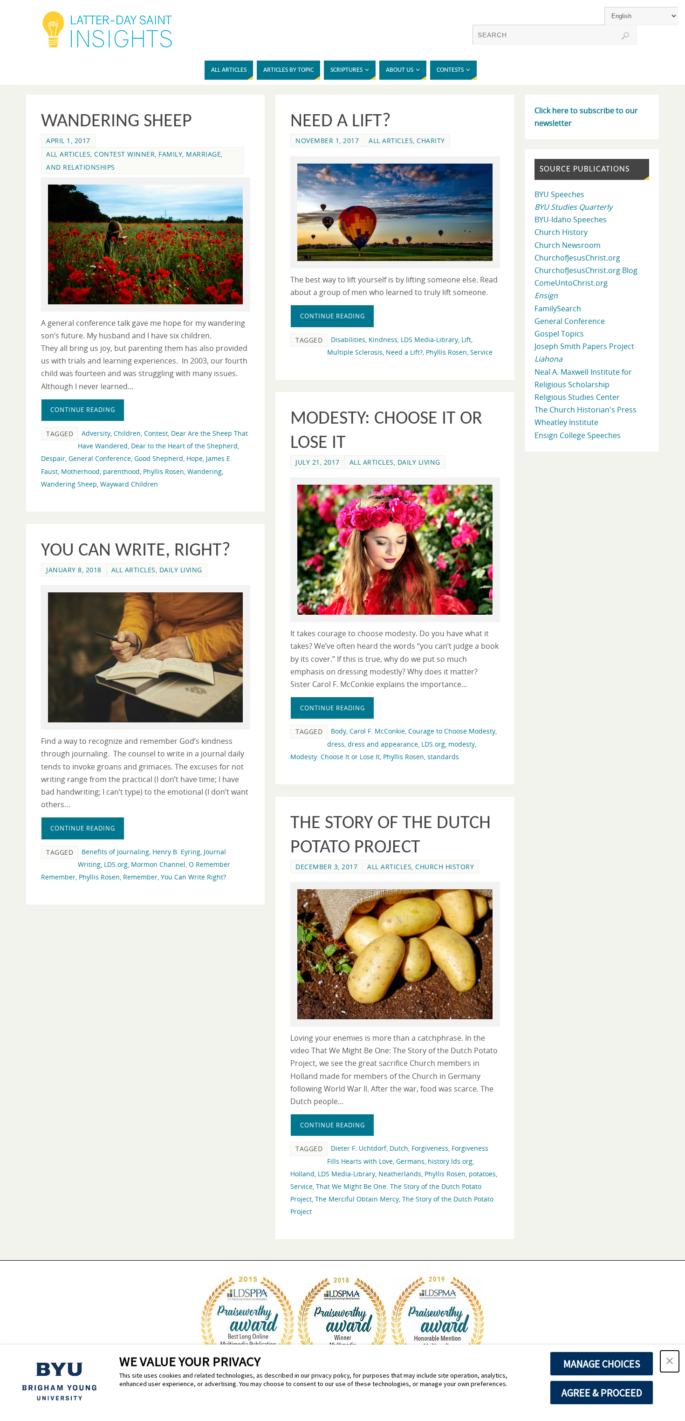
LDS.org (433, 744)
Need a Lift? (340, 121)
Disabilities (348, 339)
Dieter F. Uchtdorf (358, 1148)
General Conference (99, 458)
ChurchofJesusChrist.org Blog (585, 270)
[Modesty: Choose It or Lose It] (394, 550)
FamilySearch (557, 308)
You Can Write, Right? (136, 551)
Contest (156, 433)
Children (127, 433)
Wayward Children (129, 484)
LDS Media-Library (429, 339)
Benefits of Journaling (115, 851)
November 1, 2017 (327, 140)
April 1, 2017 (68, 140)
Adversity (96, 433)
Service (481, 352)
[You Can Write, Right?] (145, 657)
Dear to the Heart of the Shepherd (184, 445)
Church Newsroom (567, 245)
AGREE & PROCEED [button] (602, 1392)
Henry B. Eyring (176, 851)
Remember (140, 876)
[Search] (625, 36)
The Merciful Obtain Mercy (357, 1198)
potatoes (482, 1173)
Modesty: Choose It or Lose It (335, 756)
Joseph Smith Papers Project (584, 346)
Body (338, 731)
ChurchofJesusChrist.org (577, 258)
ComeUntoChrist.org (571, 283)
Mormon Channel (158, 864)
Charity (431, 140)
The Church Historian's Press (585, 410)
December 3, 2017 (326, 866)
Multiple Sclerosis (355, 352)
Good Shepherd (158, 458)
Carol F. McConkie (377, 731)
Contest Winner (124, 154)
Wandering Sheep (116, 121)
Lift (466, 339)
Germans (410, 1161)
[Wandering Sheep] (145, 244)
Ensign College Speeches (577, 435)
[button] (669, 1361)
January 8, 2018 (74, 569)
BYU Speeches (559, 194)
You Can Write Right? (193, 876)
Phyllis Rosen (163, 471)
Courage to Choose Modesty (451, 731)
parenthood (121, 471)
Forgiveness (429, 1148)
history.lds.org (450, 1161)
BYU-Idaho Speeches (570, 219)
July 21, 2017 (317, 462)
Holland (302, 1173)
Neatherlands (399, 1173)
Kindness (383, 339)
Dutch (399, 1148)
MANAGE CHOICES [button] (601, 1363)
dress (335, 744)
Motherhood (80, 471)
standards (443, 756)
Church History (444, 866)
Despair (53, 458)
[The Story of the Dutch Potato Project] (394, 954)
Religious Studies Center (577, 397)
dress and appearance (383, 744)
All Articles (68, 154)
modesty (461, 744)
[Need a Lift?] (394, 212)
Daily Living (418, 462)
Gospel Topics (559, 334)
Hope (194, 458)
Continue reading (82, 409)
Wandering (204, 471)
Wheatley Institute (566, 422)
